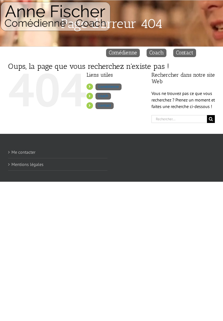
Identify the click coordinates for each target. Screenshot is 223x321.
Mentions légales (27, 164)
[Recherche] (205, 51)
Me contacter (23, 152)
